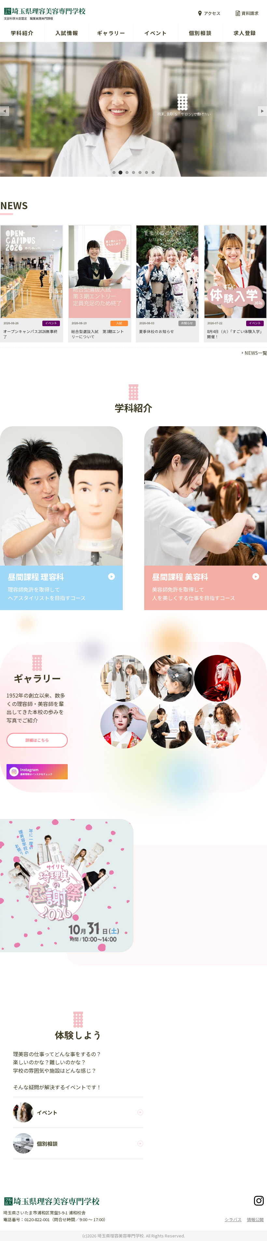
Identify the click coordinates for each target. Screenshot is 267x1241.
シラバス (233, 1219)
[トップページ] (66, 13)
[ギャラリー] (37, 740)
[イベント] (67, 885)
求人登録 (244, 33)
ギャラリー (111, 33)
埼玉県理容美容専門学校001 (114, 172)
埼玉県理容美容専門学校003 (127, 172)
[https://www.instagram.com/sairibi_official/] (37, 771)
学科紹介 (22, 33)
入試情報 (66, 33)
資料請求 (250, 13)
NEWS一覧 (256, 352)
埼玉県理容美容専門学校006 (146, 172)
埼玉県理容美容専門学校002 (120, 172)
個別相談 (200, 33)
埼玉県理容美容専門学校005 (140, 172)
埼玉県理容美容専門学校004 (133, 172)
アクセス (212, 13)
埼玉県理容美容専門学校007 (153, 172)
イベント (155, 33)
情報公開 (255, 1219)
